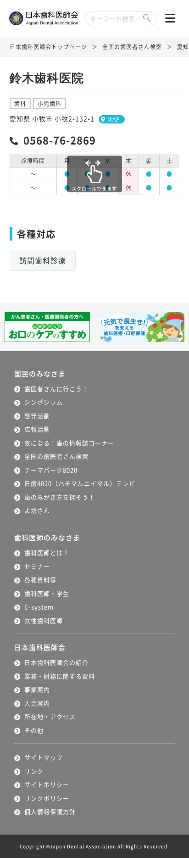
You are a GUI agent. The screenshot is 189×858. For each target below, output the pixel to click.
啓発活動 (37, 415)
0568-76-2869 (59, 139)
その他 (34, 730)
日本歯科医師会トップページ (48, 46)
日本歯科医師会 (40, 647)
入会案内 (37, 703)
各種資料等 (40, 579)
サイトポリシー (46, 784)
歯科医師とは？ (46, 552)
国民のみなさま (40, 373)
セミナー (37, 566)
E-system (39, 606)
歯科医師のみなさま (47, 537)
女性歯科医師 (43, 620)
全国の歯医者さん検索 (132, 46)
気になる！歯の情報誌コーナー (69, 442)
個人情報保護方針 (50, 811)
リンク (34, 771)
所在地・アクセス (50, 716)
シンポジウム (43, 402)
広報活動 (37, 429)
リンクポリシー (46, 798)
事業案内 (37, 689)
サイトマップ (43, 757)
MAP (113, 119)
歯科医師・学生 (46, 593)
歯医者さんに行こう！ (56, 388)
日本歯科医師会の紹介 (56, 662)
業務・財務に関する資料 (59, 676)
